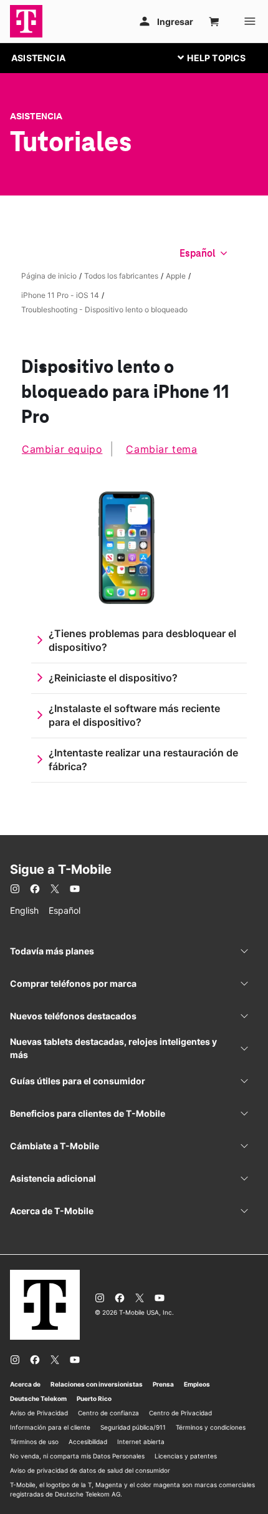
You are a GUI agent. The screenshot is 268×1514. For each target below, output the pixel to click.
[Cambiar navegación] (221, 57)
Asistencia (36, 116)
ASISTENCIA (38, 57)
